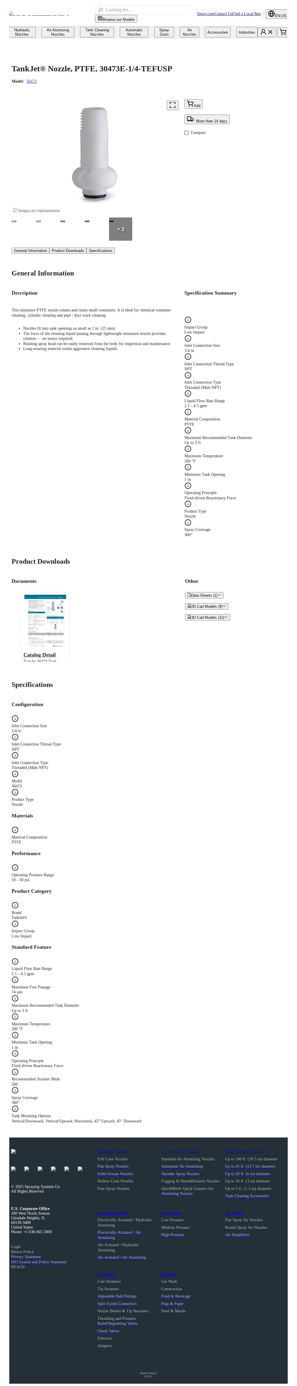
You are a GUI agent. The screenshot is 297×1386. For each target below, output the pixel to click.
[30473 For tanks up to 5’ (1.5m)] (14, 221)
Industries (169, 1274)
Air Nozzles (235, 1213)
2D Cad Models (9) (206, 606)
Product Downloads (68, 250)
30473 (31, 81)
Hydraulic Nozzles (112, 1151)
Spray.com (205, 14)
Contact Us (223, 14)
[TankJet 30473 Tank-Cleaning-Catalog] (87, 221)
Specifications (101, 250)
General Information (30, 250)
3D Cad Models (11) (207, 617)
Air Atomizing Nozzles (180, 1151)
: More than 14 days (210, 121)
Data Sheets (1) (204, 595)
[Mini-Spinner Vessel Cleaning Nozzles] (62, 221)
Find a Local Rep (246, 14)
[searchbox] (148, 10)
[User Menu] (267, 32)
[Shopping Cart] (283, 32)
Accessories (106, 1274)
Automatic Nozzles (112, 1213)
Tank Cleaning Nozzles (244, 1151)
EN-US (281, 16)
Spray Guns (170, 1213)
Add (197, 106)
